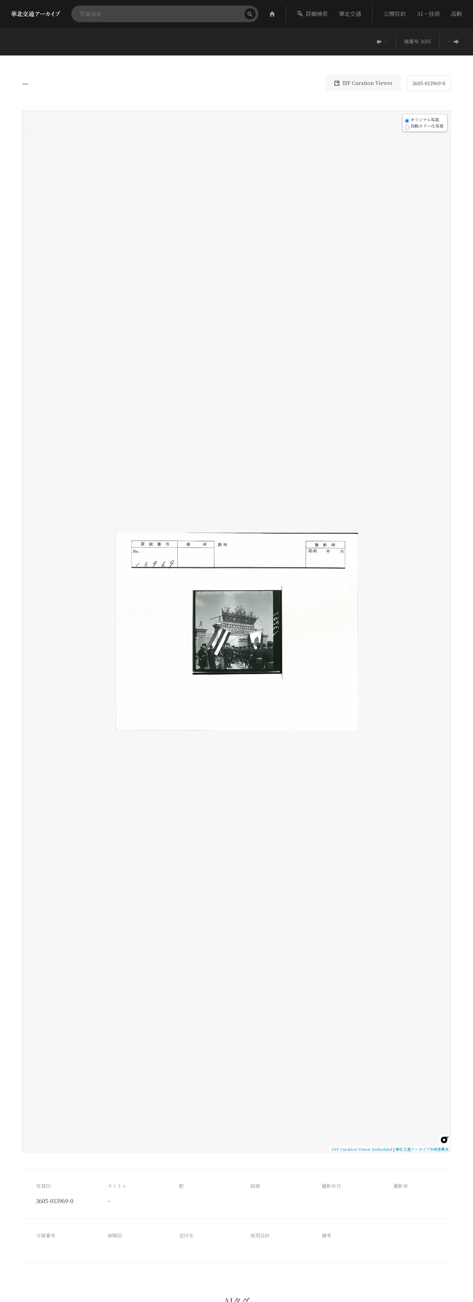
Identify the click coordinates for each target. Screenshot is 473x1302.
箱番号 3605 (417, 41)
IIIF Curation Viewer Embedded (361, 1149)
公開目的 (395, 14)
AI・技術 (428, 14)
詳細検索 (317, 14)
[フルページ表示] (30, 140)
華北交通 (350, 14)
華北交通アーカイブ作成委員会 (422, 1149)
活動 (456, 14)
